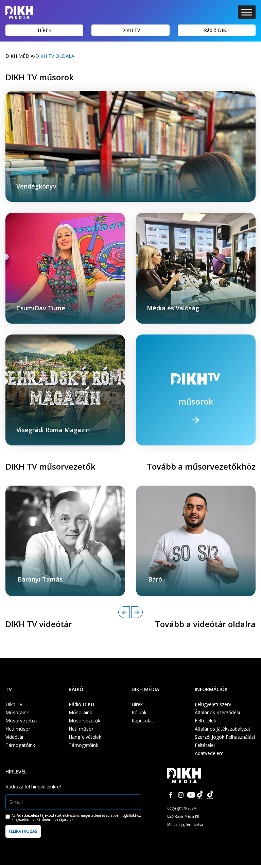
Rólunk (139, 712)
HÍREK (44, 30)
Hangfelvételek (85, 737)
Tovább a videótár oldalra (205, 624)
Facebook (171, 795)
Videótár (14, 737)
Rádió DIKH (216, 30)
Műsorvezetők (21, 720)
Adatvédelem (209, 753)
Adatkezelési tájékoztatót (39, 815)
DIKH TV (130, 30)
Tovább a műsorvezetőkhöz (201, 466)
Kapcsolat (142, 720)
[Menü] (246, 12)
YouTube (191, 795)
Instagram (181, 795)
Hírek (137, 704)
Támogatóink (20, 745)
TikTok (201, 795)
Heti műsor (17, 728)
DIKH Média (19, 56)
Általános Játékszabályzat (222, 728)
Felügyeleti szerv (213, 704)
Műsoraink (17, 712)
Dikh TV (13, 704)
